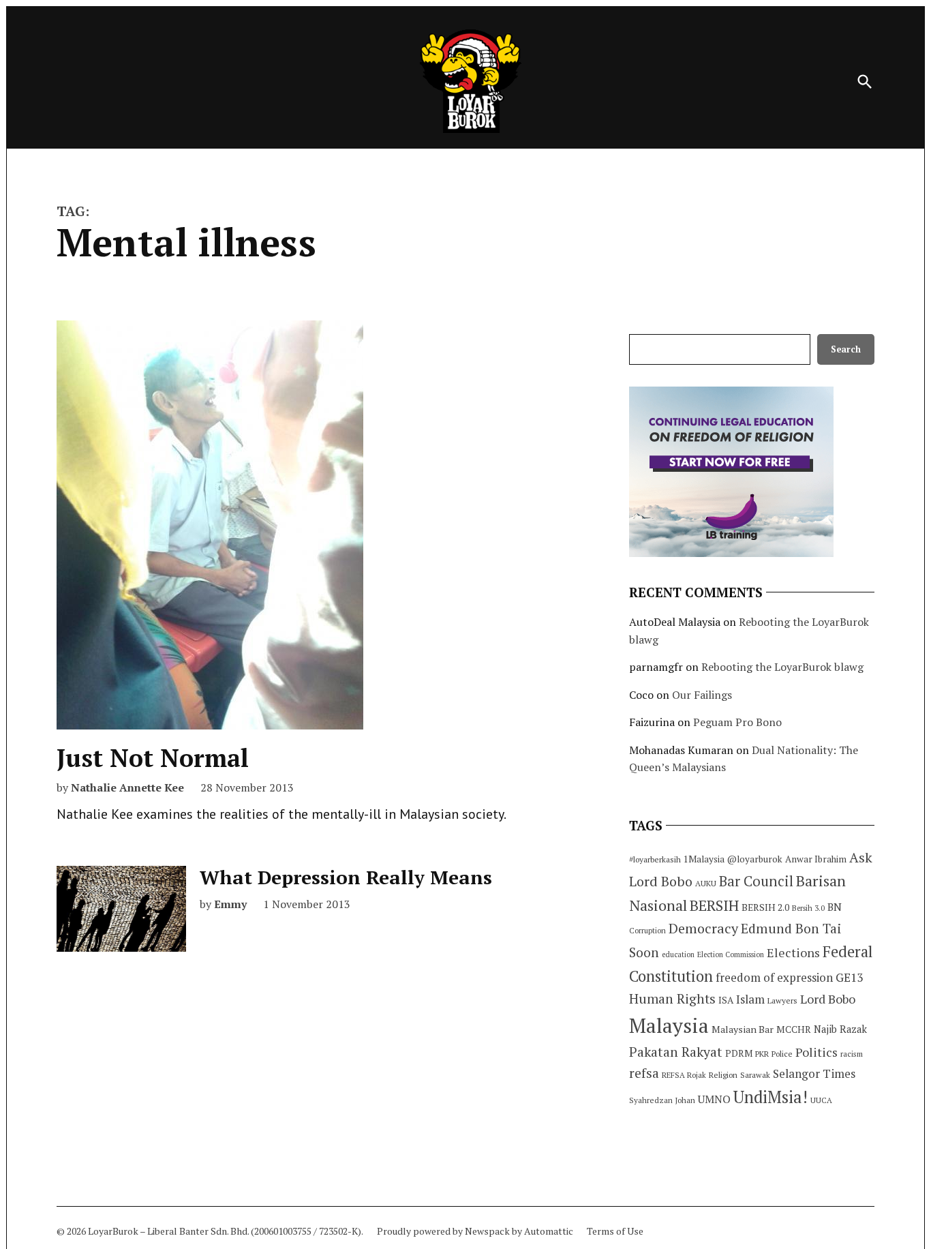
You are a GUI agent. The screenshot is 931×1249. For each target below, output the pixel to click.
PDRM (738, 1053)
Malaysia (669, 1025)
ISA (725, 1000)
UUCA (821, 1100)
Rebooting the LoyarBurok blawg (782, 666)
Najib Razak (840, 1029)
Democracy (703, 928)
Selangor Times (814, 1073)
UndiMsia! (770, 1097)
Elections (793, 952)
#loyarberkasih (655, 859)
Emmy (230, 904)
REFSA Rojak (684, 1075)
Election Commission (730, 954)
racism (851, 1054)
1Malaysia (704, 859)
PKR (762, 1054)
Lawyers (782, 1000)
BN (834, 907)
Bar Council (756, 881)
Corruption (647, 930)
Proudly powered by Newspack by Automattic (475, 1230)
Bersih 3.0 (808, 908)
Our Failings (702, 694)
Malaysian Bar (743, 1029)
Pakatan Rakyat (675, 1052)
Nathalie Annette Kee (127, 787)
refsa (644, 1073)
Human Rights (672, 999)
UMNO (714, 1099)
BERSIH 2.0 (765, 907)
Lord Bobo (827, 999)
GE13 (849, 977)
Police (782, 1054)
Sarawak (755, 1075)
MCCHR (793, 1029)
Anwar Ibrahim (815, 859)
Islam (750, 999)
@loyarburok (754, 859)
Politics (816, 1052)
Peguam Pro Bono (737, 721)
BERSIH (714, 905)
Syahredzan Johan (662, 1100)
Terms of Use (615, 1230)
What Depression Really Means (346, 877)
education (678, 954)
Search (846, 349)
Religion (723, 1075)
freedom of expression (774, 977)
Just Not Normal (153, 758)
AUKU (705, 883)
